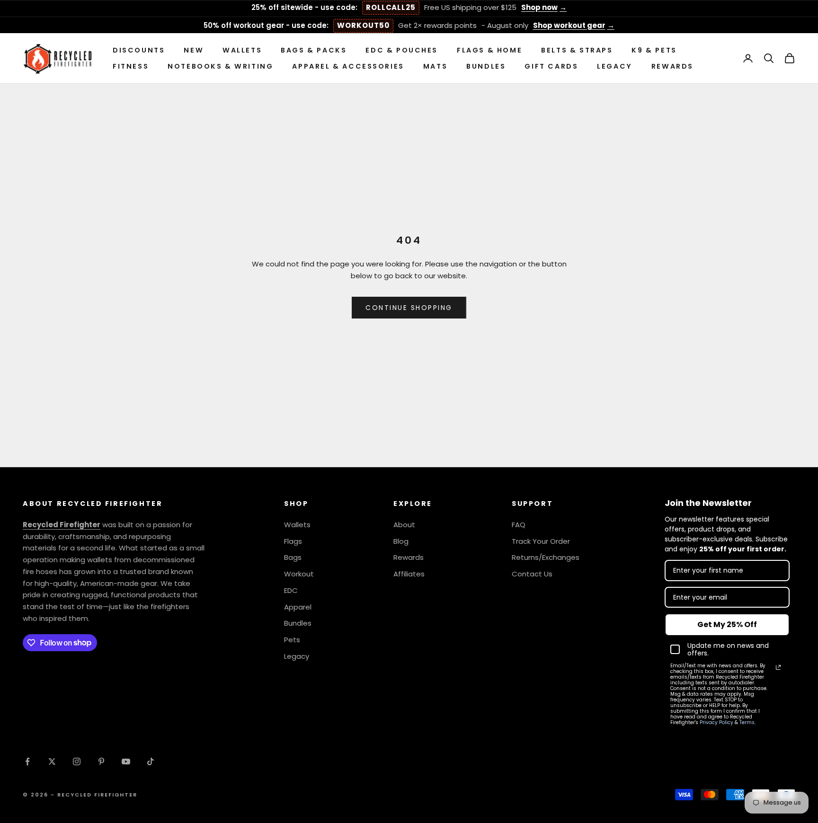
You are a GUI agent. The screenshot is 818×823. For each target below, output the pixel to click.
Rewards (672, 66)
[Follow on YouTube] (126, 761)
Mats (435, 66)
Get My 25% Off (727, 624)
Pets (292, 640)
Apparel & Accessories (348, 66)
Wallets (242, 50)
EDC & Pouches (401, 50)
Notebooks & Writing (220, 66)
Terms (747, 722)
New (194, 50)
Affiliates (409, 574)
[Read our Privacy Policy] (778, 667)
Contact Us (532, 574)
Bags (293, 557)
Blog (401, 541)
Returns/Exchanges (545, 557)
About (404, 525)
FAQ (518, 525)
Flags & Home (489, 50)
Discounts (139, 50)
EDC (291, 590)
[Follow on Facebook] (27, 761)
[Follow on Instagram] (76, 761)
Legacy (614, 66)
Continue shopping (409, 307)
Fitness (131, 66)
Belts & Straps (577, 50)
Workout (299, 574)
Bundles (486, 66)
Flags (293, 541)
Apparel (297, 607)
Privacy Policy (716, 722)
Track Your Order (541, 541)
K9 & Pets (653, 50)
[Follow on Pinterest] (101, 761)
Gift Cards (551, 66)
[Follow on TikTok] (150, 761)
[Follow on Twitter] (52, 761)
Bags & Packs (314, 50)
